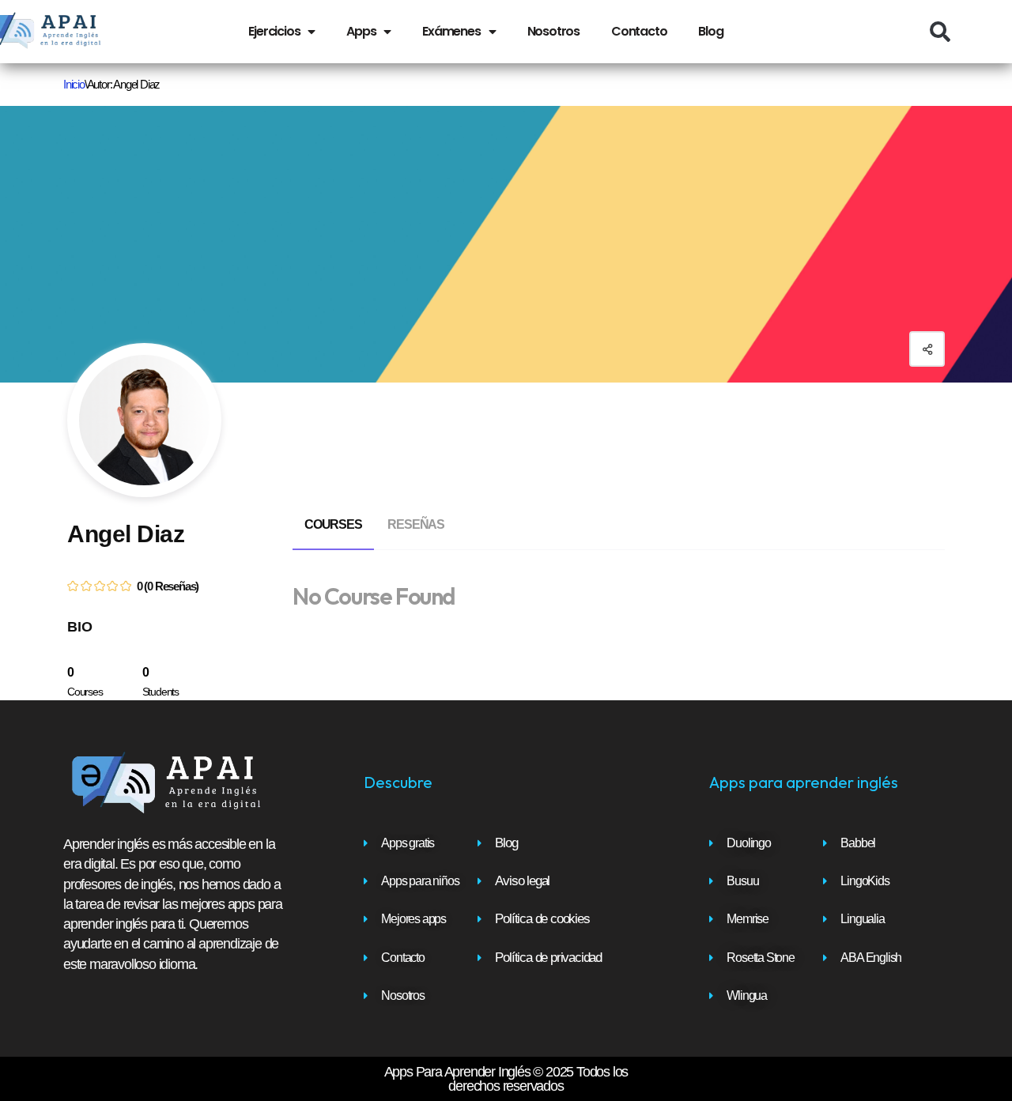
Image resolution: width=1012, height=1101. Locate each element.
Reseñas (415, 524)
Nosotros (553, 31)
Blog (710, 31)
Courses (333, 524)
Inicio (74, 84)
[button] (939, 32)
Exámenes (451, 31)
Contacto (638, 31)
